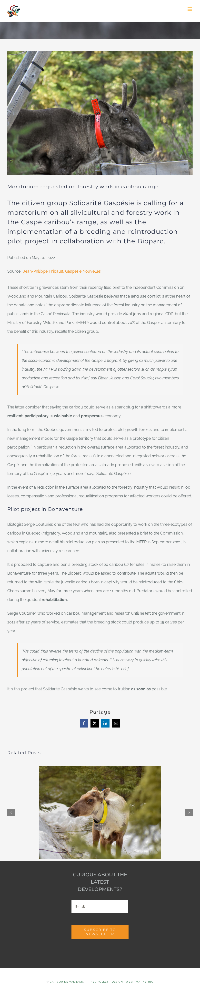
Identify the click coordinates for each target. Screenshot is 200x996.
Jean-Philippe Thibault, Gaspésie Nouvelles (62, 271)
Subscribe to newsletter (100, 932)
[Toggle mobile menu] (190, 9)
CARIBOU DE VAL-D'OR (66, 981)
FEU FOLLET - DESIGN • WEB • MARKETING (122, 981)
